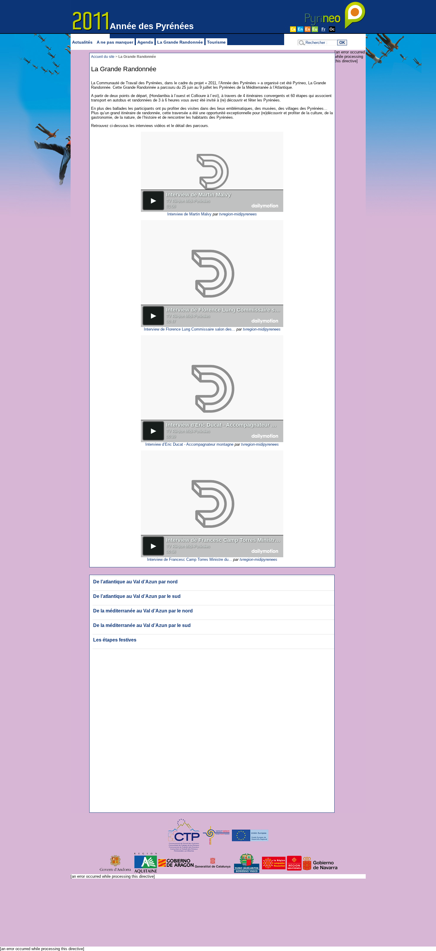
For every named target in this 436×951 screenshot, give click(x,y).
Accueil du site (102, 56)
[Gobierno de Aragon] (176, 862)
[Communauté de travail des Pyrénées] (184, 835)
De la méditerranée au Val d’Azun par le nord (143, 610)
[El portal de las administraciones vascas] (246, 862)
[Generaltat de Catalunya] (212, 862)
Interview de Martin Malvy (189, 214)
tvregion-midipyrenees (238, 214)
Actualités (82, 42)
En (300, 29)
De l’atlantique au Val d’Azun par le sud (137, 596)
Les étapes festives (114, 639)
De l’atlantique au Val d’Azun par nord (135, 581)
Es (307, 29)
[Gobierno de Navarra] (320, 862)
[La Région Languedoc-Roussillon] (282, 862)
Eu (314, 29)
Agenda (145, 42)
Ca (293, 29)
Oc (332, 29)
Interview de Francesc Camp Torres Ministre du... (189, 559)
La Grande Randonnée (180, 42)
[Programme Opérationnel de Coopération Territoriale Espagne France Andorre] (216, 835)
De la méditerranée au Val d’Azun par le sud (142, 625)
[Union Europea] (250, 835)
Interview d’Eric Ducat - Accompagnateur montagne (189, 444)
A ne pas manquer (115, 42)
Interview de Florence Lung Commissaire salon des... (189, 329)
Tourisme (216, 42)
